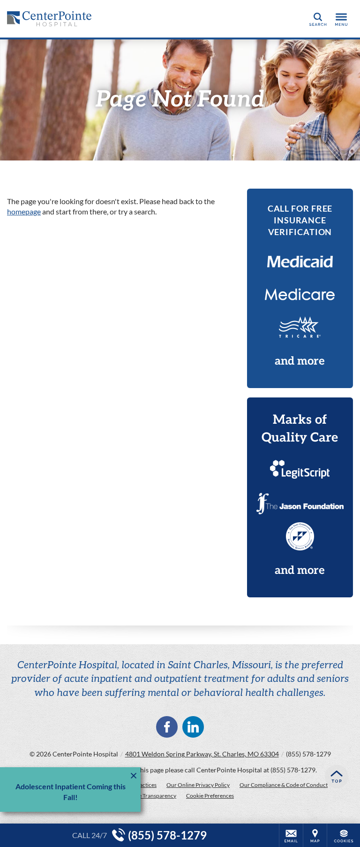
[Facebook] (167, 726)
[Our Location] (315, 835)
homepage (24, 211)
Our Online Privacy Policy (198, 784)
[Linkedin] (193, 726)
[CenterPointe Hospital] (49, 19)
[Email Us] (291, 835)
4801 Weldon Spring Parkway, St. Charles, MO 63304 (202, 754)
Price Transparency (152, 795)
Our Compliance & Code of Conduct (284, 784)
